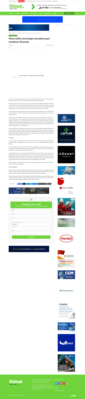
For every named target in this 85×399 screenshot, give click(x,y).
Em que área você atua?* (17, 222)
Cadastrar (31, 237)
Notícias (11, 13)
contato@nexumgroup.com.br (60, 390)
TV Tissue (18, 13)
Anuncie (54, 13)
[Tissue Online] (17, 7)
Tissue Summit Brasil (69, 13)
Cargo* (13, 230)
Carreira (41, 13)
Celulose (19, 33)
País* (13, 218)
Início (10, 33)
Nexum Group (47, 13)
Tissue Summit (24, 13)
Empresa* (14, 226)
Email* (13, 214)
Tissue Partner (33, 13)
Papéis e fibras (14, 33)
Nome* (13, 209)
